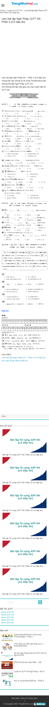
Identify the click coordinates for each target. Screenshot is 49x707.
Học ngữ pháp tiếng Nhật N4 (15, 361)
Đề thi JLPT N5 (7, 612)
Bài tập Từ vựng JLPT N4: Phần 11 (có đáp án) (23, 594)
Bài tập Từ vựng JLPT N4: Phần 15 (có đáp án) (23, 482)
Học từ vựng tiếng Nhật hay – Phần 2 (29, 681)
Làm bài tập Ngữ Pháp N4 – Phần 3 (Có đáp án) (24, 357)
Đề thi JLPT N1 (7, 623)
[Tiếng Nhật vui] (24, 3)
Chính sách (32, 698)
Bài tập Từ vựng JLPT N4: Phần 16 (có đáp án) (23, 455)
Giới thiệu (15, 698)
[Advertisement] (24, 50)
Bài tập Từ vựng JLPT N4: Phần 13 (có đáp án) (23, 538)
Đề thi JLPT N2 (7, 620)
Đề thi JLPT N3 (7, 617)
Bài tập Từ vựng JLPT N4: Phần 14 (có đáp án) (23, 510)
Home (2, 10)
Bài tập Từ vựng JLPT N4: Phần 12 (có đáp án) (23, 566)
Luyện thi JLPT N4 (14, 10)
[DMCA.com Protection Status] (39, 704)
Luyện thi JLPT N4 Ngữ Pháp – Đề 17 (29, 671)
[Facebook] (24, 701)
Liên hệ (24, 698)
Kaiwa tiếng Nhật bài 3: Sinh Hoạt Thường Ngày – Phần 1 (27, 636)
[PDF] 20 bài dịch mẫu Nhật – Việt (27, 662)
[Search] (40, 602)
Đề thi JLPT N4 (7, 615)
